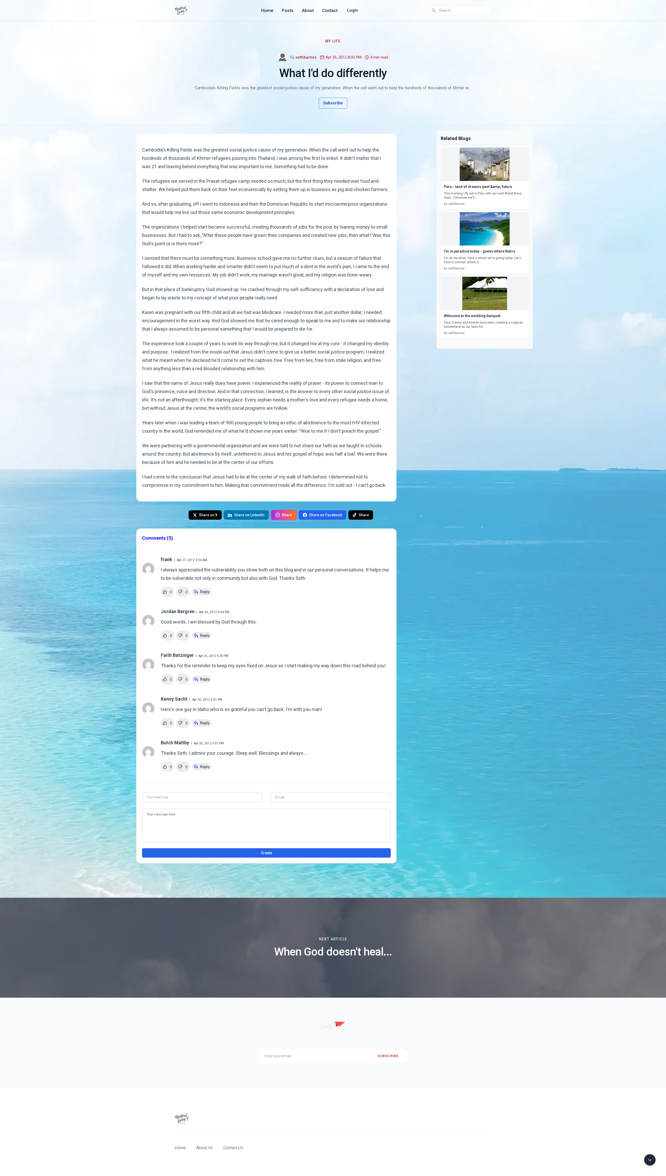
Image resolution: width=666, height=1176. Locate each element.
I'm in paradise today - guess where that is (479, 251)
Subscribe (333, 102)
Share (287, 515)
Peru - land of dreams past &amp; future (478, 187)
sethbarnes (306, 57)
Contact (330, 10)
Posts (287, 10)
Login (352, 10)
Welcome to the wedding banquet (472, 316)
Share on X (208, 515)
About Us (204, 1147)
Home (267, 10)
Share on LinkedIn (249, 515)
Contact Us (233, 1147)
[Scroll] (650, 1160)
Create (266, 853)
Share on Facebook (325, 515)
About (308, 10)
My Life (333, 41)
